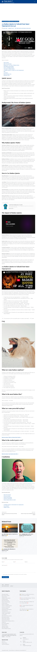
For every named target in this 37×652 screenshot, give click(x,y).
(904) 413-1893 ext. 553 (27, 642)
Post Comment (5, 577)
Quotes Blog (7, 584)
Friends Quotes (4, 603)
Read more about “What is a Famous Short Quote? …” (11, 437)
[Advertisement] (18, 10)
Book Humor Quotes (5, 595)
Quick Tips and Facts (7, 63)
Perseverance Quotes (6, 619)
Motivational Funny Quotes (14, 21)
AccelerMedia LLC (23, 650)
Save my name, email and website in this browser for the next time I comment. (15, 574)
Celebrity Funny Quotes (6, 598)
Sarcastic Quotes (5, 626)
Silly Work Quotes (5, 627)
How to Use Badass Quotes (9, 67)
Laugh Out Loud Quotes (6, 612)
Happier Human (6, 507)
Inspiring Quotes (5, 610)
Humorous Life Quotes (8, 498)
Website (26, 561)
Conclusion (6, 72)
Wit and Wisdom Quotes (6, 628)
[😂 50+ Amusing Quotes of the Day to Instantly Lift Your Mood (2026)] (27, 528)
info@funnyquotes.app (27, 645)
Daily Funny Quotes (5, 21)
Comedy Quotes (5, 599)
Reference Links (7, 75)
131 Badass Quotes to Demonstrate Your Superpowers (14, 504)
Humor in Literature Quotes (7, 605)
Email (14, 561)
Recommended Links (7, 74)
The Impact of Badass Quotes (9, 68)
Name (3, 561)
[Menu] (34, 1)
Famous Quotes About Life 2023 (10, 499)
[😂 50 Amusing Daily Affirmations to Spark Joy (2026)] (10, 543)
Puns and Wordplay (5, 623)
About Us (3, 641)
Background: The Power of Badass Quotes (11, 65)
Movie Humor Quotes (6, 618)
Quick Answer (6, 62)
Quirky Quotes (4, 624)
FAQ (4, 71)
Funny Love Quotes (5, 604)
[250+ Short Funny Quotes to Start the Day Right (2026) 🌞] (10, 528)
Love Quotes (4, 614)
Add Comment (4, 565)
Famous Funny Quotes (8, 497)
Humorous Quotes (7, 496)
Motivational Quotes (5, 617)
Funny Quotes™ (8, 1)
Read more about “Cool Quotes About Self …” (10, 453)
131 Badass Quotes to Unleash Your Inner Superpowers (14, 70)
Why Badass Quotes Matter (9, 66)
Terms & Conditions (5, 644)
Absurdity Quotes (5, 594)
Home (3, 584)
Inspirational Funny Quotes (6, 609)
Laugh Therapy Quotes (6, 613)
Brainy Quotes (4, 596)
